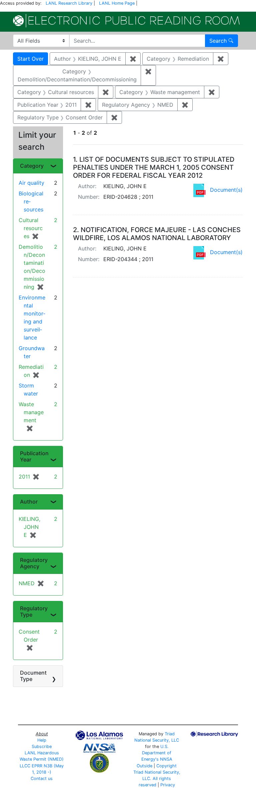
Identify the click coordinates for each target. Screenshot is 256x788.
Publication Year (34, 456)
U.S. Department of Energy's (156, 753)
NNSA (166, 759)
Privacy (167, 784)
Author (29, 501)
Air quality (31, 182)
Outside (144, 765)
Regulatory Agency (34, 563)
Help (41, 740)
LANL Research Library (69, 3)
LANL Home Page (117, 3)
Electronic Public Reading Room (126, 20)
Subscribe (42, 746)
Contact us (42, 778)
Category (32, 165)
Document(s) (226, 189)
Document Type (33, 675)
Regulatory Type (34, 611)
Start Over (30, 58)
